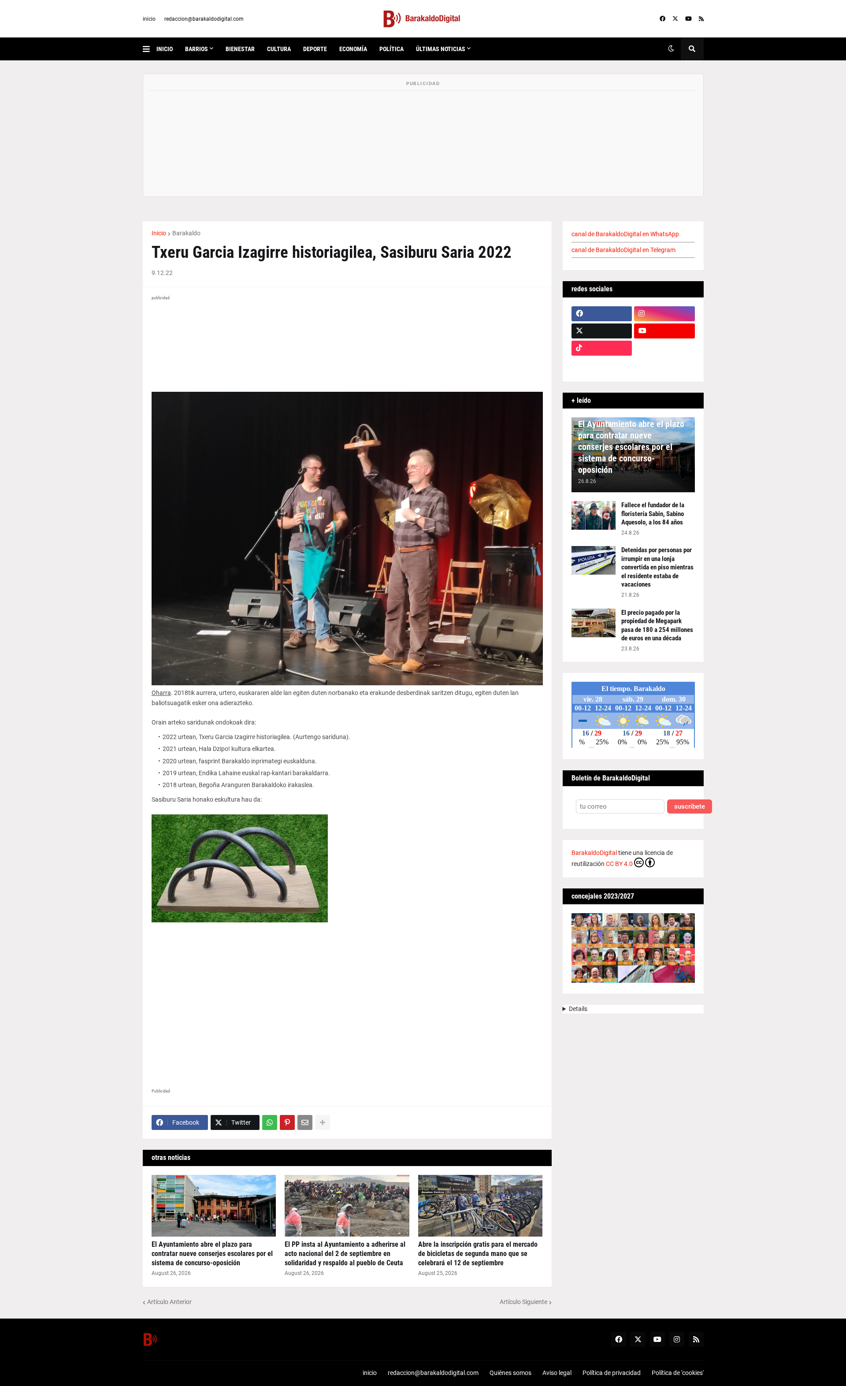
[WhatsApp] (269, 1122)
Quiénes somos (510, 1372)
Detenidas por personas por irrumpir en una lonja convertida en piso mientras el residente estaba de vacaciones (657, 567)
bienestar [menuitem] (240, 48)
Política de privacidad (612, 1372)
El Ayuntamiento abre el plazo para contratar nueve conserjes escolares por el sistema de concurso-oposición (212, 1253)
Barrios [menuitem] (196, 48)
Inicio (159, 233)
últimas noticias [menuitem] (440, 48)
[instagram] (664, 313)
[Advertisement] (347, 1007)
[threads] (664, 365)
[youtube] (688, 19)
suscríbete (689, 806)
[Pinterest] (287, 1122)
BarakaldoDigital (594, 852)
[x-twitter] (675, 19)
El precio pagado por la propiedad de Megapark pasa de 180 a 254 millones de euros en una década (657, 626)
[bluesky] (664, 348)
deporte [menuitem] (315, 48)
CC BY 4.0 (619, 863)
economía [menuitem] (353, 48)
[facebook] (662, 19)
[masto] (601, 365)
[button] (149, 48)
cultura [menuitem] (279, 48)
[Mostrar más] (322, 1122)
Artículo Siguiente (523, 1301)
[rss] (701, 19)
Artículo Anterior (169, 1301)
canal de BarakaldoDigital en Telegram (623, 249)
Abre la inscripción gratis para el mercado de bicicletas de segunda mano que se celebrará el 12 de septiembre (478, 1253)
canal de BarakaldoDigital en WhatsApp (625, 234)
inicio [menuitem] (164, 48)
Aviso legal (556, 1372)
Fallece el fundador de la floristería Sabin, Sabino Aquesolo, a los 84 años (652, 513)
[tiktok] (601, 348)
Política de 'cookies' (678, 1372)
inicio (149, 19)
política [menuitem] (391, 48)
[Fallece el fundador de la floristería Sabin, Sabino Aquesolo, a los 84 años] (593, 515)
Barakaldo (186, 233)
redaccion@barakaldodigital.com (204, 19)
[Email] (304, 1122)
